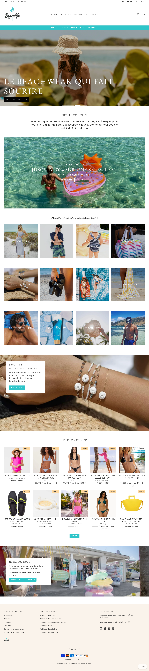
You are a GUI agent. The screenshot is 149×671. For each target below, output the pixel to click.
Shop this (66, 75)
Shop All (83, 180)
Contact (7, 626)
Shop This (66, 180)
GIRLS (6, 2)
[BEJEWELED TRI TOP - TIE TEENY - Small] (100, 529)
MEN (12, 2)
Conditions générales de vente (53, 622)
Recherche (8, 615)
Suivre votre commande (14, 629)
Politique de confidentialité (51, 619)
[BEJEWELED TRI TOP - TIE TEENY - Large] (106, 529)
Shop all (83, 75)
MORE (23, 2)
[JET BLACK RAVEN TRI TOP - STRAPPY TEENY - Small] (129, 486)
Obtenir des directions (23, 580)
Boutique (65, 14)
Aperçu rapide (17, 471)
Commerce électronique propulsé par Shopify (74, 663)
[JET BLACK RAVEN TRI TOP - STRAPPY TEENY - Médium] (132, 486)
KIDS (17, 2)
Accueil (54, 14)
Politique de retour (48, 615)
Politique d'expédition (49, 629)
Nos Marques (80, 14)
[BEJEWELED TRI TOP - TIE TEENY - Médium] (103, 529)
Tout (74, 536)
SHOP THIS (17, 388)
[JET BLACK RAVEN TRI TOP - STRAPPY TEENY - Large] (134, 486)
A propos (94, 14)
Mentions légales (47, 626)
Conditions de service (49, 632)
